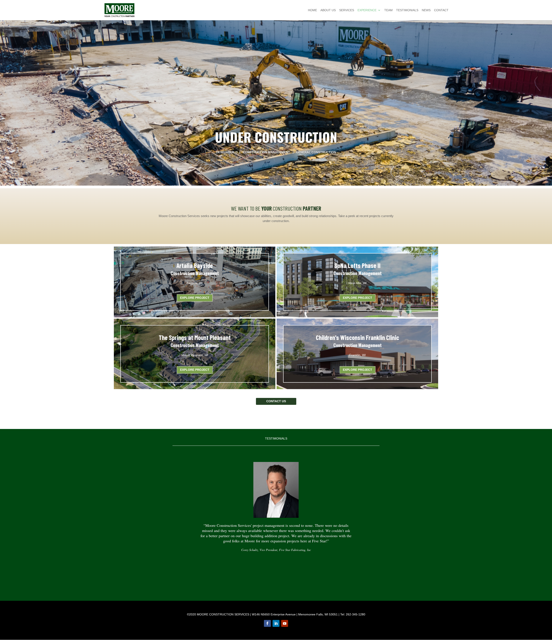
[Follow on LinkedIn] (276, 623)
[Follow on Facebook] (267, 623)
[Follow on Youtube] (284, 623)
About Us (328, 10)
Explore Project (194, 297)
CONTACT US (276, 401)
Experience (367, 10)
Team (388, 10)
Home (312, 10)
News (426, 10)
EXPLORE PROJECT (357, 297)
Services (346, 10)
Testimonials (407, 10)
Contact (441, 10)
